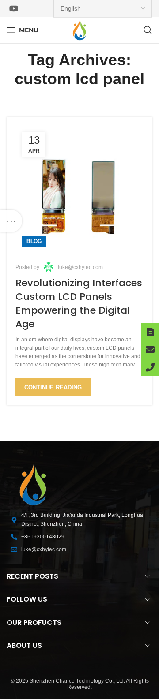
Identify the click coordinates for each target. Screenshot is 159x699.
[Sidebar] (11, 221)
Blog (34, 241)
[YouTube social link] (14, 8)
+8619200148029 (42, 537)
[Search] (148, 30)
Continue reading (53, 387)
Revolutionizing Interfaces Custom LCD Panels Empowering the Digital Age (78, 303)
